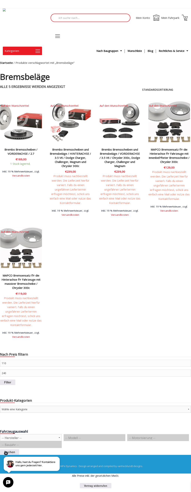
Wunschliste (135, 51)
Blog (150, 51)
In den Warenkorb (21, 175)
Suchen (9, 452)
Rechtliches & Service (171, 51)
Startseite (6, 63)
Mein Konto (143, 18)
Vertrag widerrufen (95, 486)
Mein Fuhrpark (170, 18)
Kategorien (12, 51)
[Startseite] (21, 27)
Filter (7, 382)
